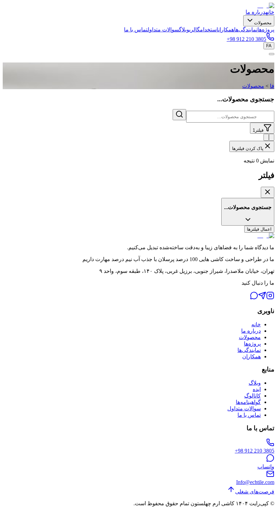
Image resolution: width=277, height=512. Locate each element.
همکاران (226, 29)
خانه (270, 12)
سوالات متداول (163, 29)
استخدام (209, 29)
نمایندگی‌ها (245, 29)
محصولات (263, 22)
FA (269, 45)
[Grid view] (271, 137)
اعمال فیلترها (259, 229)
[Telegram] (262, 298)
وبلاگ (184, 29)
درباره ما (256, 12)
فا (272, 86)
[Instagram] (270, 298)
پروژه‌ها (265, 29)
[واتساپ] (254, 298)
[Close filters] (267, 192)
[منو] (271, 54)
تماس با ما (136, 29)
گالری (194, 29)
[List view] (266, 137)
